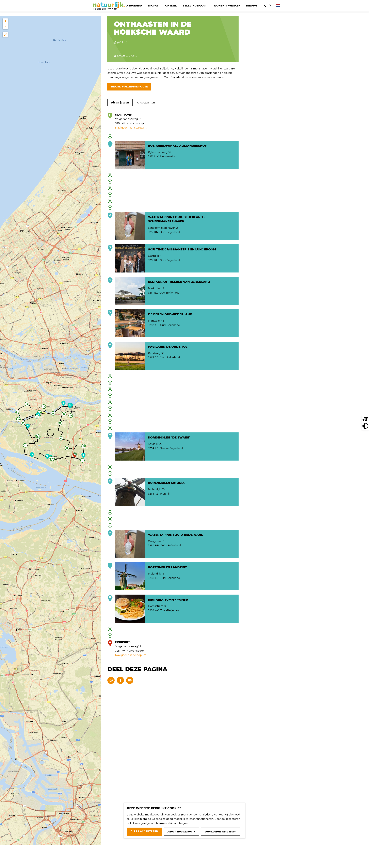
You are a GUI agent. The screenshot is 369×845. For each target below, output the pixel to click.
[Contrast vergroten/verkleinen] (365, 426)
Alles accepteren (144, 831)
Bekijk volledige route (129, 86)
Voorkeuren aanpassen (220, 831)
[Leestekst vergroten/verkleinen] (365, 419)
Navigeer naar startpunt (130, 127)
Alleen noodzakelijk (181, 831)
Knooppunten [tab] (146, 102)
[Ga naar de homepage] (109, 6)
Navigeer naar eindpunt (130, 655)
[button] (75, 456)
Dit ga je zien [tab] (120, 102)
